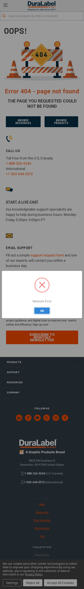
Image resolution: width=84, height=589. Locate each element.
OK (42, 310)
